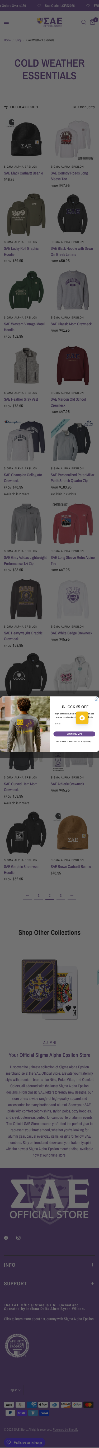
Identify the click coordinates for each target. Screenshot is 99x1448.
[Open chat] (82, 718)
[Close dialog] (96, 699)
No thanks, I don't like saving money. (74, 741)
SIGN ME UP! (74, 734)
